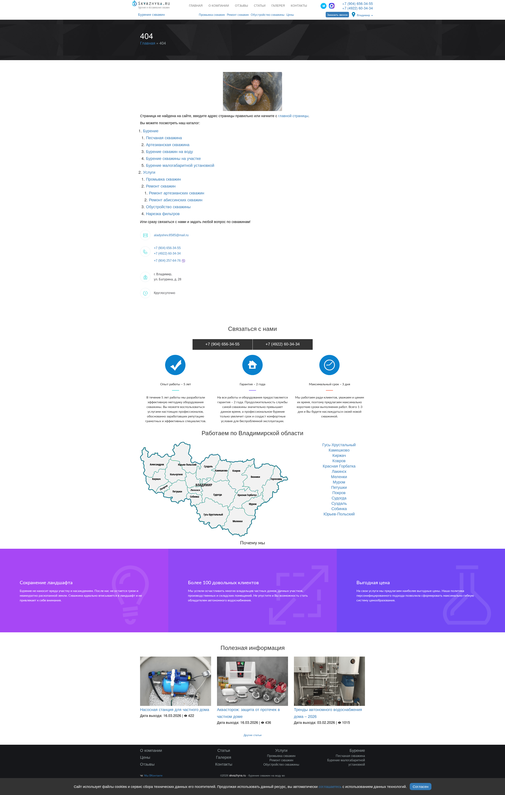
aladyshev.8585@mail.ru (171, 235)
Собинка (339, 508)
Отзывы (241, 5)
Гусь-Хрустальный (339, 444)
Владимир (364, 15)
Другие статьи (253, 735)
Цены (290, 14)
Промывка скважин (212, 14)
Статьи (260, 5)
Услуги (149, 172)
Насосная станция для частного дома (174, 709)
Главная (196, 5)
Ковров (339, 460)
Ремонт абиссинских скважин (175, 199)
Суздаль (339, 503)
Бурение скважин (151, 15)
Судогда (339, 498)
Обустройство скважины (267, 14)
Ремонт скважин (238, 14)
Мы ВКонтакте (153, 775)
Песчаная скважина (164, 137)
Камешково (339, 450)
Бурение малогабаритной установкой (180, 165)
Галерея (278, 5)
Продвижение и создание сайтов (358, 776)
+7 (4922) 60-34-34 (357, 8)
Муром (339, 482)
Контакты (299, 5)
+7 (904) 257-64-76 (167, 260)
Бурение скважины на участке (173, 158)
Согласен (420, 786)
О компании (219, 5)
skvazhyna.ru (237, 775)
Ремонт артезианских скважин (176, 193)
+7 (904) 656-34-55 (357, 3)
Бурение (150, 130)
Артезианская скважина (167, 144)
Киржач (339, 455)
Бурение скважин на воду (169, 151)
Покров (339, 492)
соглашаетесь (330, 786)
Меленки (339, 476)
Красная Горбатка (339, 466)
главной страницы (293, 115)
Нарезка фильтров (163, 213)
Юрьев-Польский (339, 514)
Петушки (339, 487)
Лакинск (339, 471)
